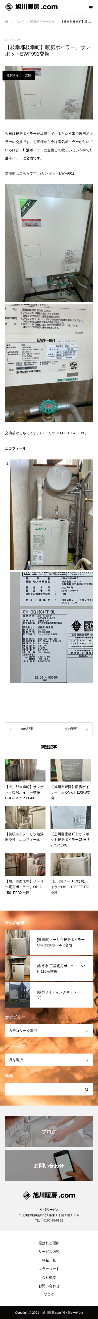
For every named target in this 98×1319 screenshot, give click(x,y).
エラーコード (49, 1269)
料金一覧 (49, 1260)
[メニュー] (90, 7)
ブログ (49, 1294)
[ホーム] (6, 21)
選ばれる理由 (49, 1243)
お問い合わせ (49, 1286)
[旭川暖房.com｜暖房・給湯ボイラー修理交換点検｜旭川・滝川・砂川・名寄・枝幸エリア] (44, 7)
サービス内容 (49, 1252)
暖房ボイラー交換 (19, 75)
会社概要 (49, 1277)
